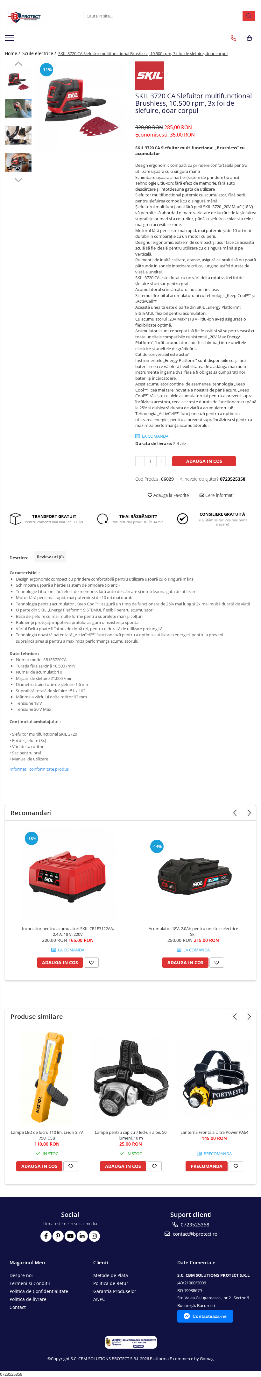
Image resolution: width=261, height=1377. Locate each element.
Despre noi (21, 1275)
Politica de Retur (110, 1283)
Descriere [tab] (19, 558)
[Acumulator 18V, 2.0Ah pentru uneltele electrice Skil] (193, 874)
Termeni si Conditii (30, 1283)
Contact (18, 1307)
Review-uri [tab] (50, 557)
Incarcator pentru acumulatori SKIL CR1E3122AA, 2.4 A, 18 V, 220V (68, 931)
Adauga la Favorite (170, 495)
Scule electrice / (39, 53)
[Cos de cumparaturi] (249, 38)
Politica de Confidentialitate (39, 1291)
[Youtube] (70, 1236)
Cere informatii (219, 495)
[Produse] (10, 40)
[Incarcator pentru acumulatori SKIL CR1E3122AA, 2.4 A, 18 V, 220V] (68, 874)
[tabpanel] (80, 106)
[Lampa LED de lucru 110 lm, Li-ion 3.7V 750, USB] (47, 1078)
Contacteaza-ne (210, 1316)
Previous (18, 64)
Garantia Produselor (114, 1291)
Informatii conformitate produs (39, 769)
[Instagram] (94, 1236)
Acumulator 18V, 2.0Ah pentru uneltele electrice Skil (193, 931)
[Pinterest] (58, 1236)
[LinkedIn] (82, 1236)
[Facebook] (46, 1236)
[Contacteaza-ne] (233, 38)
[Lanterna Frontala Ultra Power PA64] (214, 1078)
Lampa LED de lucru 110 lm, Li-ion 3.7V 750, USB (47, 1135)
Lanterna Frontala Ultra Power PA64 (214, 1132)
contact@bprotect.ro (194, 1234)
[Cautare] (249, 16)
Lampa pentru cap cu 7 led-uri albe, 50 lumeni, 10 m (130, 1135)
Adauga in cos (204, 461)
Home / (13, 53)
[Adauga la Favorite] (91, 962)
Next (18, 179)
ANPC (99, 1299)
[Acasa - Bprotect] (36, 16)
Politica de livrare (28, 1299)
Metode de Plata (110, 1275)
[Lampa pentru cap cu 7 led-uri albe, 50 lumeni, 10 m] (130, 1078)
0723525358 (194, 1224)
